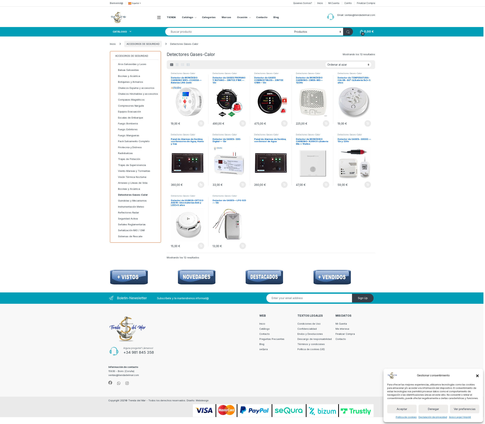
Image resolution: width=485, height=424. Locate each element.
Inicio (320, 3)
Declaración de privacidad (433, 417)
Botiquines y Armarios (130, 82)
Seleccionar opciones (196, 184)
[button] (477, 375)
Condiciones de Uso (309, 323)
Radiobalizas (125, 153)
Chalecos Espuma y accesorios (136, 88)
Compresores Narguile (131, 105)
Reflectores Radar (128, 212)
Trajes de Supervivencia (132, 165)
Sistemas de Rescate (130, 236)
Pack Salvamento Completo (134, 141)
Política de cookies (406, 417)
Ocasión (242, 17)
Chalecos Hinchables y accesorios (138, 93)
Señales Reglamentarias (132, 224)
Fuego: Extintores (128, 129)
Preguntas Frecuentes (271, 339)
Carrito (348, 3)
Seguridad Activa (128, 218)
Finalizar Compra (366, 3)
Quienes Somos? (302, 3)
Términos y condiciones (311, 344)
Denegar (433, 409)
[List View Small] (188, 64)
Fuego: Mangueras (128, 135)
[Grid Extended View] (177, 64)
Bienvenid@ (116, 3)
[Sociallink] (110, 383)
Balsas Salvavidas (128, 70)
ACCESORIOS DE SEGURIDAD (143, 44)
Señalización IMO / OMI (131, 230)
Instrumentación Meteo (131, 206)
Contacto (261, 17)
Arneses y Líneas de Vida (132, 182)
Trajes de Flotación (129, 159)
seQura (263, 349)
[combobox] (228, 32)
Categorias (209, 17)
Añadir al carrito (200, 123)
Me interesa (342, 328)
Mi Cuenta (333, 3)
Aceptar (402, 409)
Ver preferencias (465, 409)
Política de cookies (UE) (311, 349)
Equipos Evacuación (129, 111)
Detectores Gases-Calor (183, 73)
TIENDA (171, 17)
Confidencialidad (307, 328)
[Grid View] (171, 64)
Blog (276, 17)
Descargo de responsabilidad (314, 339)
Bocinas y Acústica (129, 76)
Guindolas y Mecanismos (132, 200)
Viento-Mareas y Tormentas (134, 171)
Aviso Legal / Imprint (460, 417)
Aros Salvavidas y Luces (132, 64)
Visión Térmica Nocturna (132, 177)
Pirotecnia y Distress (130, 147)
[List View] (182, 64)
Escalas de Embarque (130, 117)
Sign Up (363, 298)
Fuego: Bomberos (128, 123)
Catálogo (187, 17)
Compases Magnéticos (131, 99)
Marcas (226, 17)
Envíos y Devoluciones (310, 334)
